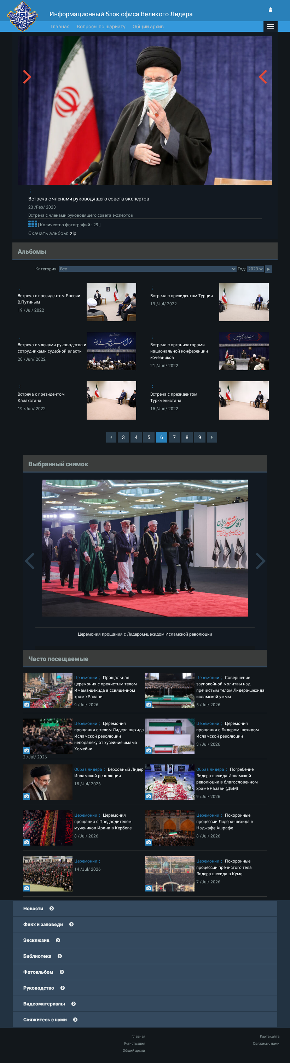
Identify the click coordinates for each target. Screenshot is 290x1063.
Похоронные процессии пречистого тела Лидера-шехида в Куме (224, 867)
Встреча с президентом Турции (181, 295)
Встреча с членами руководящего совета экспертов (88, 199)
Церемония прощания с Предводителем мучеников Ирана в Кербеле (103, 821)
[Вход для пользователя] (270, 9)
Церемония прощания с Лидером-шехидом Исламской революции (145, 634)
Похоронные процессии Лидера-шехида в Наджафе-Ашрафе (224, 821)
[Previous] (111, 437)
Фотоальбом (38, 972)
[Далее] (32, 224)
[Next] (212, 437)
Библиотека (37, 956)
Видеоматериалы (44, 1004)
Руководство (38, 988)
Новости (33, 908)
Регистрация (134, 1043)
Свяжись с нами (266, 1043)
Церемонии (85, 677)
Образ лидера (88, 769)
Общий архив (148, 26)
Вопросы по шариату (101, 26)
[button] (270, 26)
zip (72, 233)
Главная (60, 26)
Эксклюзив (36, 940)
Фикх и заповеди (43, 924)
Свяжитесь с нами (45, 1019)
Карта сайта (269, 1036)
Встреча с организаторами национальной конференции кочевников (179, 351)
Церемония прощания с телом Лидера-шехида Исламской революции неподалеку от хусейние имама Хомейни (109, 736)
